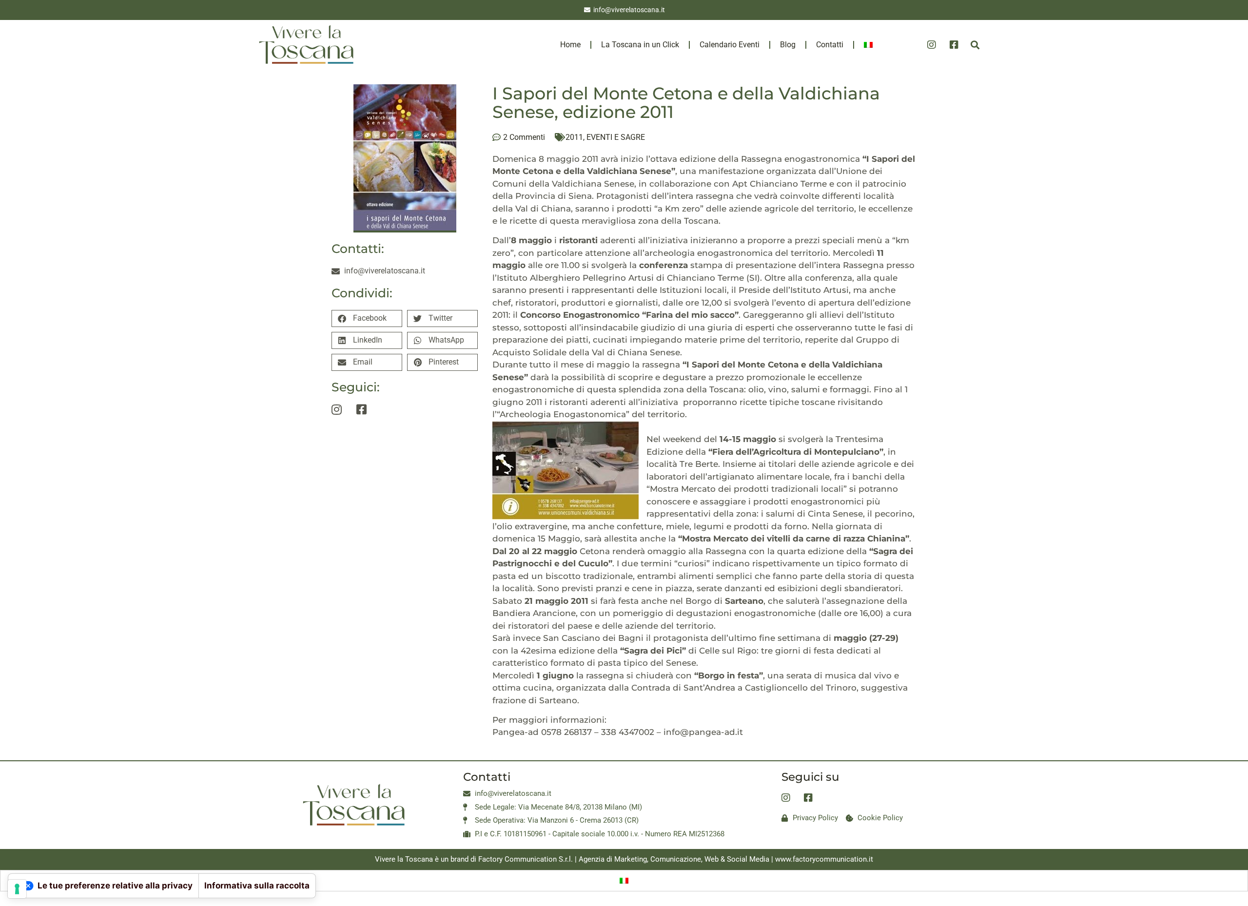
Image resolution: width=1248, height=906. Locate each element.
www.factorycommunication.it (824, 859)
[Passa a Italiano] (624, 880)
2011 (574, 137)
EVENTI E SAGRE (615, 137)
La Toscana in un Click (640, 44)
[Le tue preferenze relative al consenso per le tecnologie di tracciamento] (17, 889)
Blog (788, 44)
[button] (975, 45)
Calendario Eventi (730, 44)
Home (570, 44)
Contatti (829, 44)
